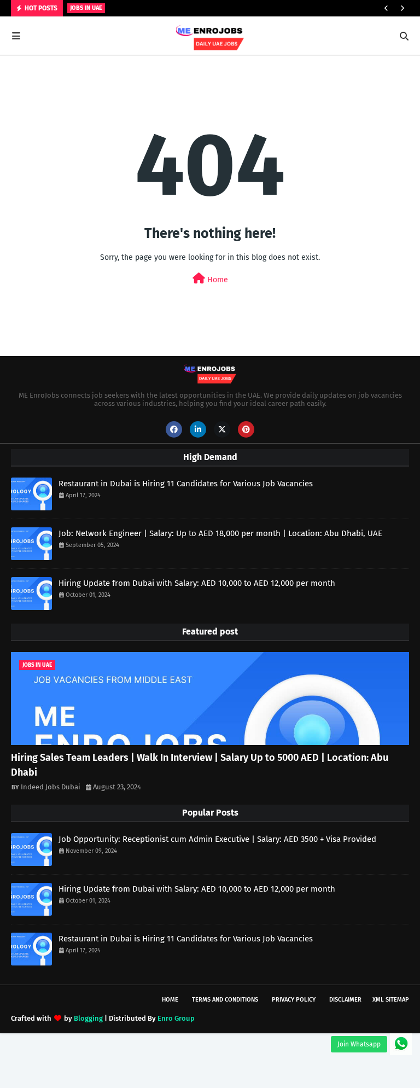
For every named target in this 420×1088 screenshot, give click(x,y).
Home (216, 279)
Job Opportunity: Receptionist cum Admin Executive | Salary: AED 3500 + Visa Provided (217, 839)
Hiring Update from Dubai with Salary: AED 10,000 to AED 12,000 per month (197, 583)
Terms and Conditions (225, 999)
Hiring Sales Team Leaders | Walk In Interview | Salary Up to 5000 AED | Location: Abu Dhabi (199, 765)
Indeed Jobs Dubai (50, 787)
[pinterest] (246, 429)
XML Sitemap (390, 999)
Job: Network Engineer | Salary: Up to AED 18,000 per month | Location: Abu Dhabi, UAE (220, 533)
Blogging (88, 1018)
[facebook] (174, 429)
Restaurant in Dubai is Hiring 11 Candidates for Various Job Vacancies (186, 483)
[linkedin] (198, 429)
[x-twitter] (222, 429)
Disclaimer (345, 999)
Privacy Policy (294, 999)
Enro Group (176, 1018)
